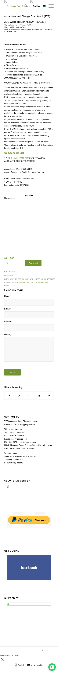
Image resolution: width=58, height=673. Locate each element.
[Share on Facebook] (9, 395)
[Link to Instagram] (51, 650)
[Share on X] (19, 395)
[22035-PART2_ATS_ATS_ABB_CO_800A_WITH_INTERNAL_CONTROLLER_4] (49, 245)
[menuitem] (24, 6)
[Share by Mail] (49, 395)
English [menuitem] (21, 665)
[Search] (24, 6)
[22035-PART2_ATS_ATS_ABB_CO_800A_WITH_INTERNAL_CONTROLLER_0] (9, 245)
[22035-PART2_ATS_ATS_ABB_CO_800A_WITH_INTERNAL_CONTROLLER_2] (29, 245)
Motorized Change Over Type (22, 282)
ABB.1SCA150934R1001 (18, 157)
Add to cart (33, 263)
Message (8, 334)
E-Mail (7, 309)
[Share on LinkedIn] (39, 395)
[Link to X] (47, 650)
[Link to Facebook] (42, 650)
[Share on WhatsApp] (29, 395)
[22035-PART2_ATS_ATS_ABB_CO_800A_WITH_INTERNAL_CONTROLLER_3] (39, 245)
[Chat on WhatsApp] (52, 667)
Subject (8, 321)
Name (7, 296)
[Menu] (50, 6)
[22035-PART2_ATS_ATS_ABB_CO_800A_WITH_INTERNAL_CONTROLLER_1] (19, 245)
